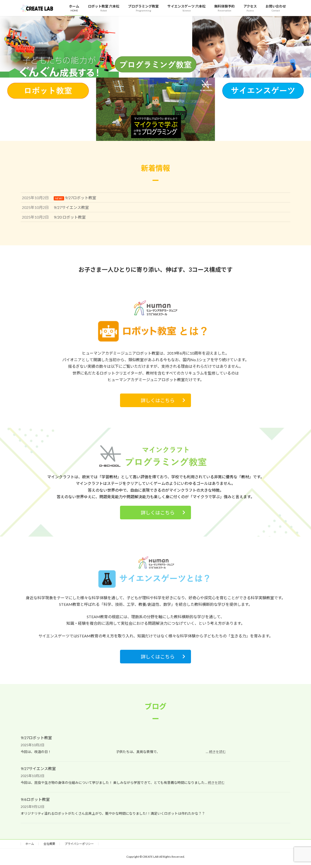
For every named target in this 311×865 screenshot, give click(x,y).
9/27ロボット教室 (36, 737)
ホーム (29, 844)
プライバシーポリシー (79, 844)
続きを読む (217, 752)
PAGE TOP (299, 834)
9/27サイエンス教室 (38, 768)
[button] (155, 400)
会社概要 (49, 844)
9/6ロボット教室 (35, 799)
